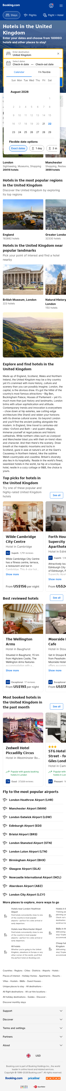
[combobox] (33, 55)
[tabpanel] (31, 115)
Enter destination (21, 52)
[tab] (19, 72)
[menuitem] (11, 15)
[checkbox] (50, 98)
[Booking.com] (11, 5)
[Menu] (61, 5)
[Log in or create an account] (51, 5)
